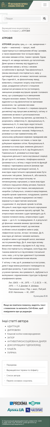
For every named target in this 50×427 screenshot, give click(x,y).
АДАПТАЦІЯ (13, 326)
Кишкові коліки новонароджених (23, 334)
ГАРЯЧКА (11, 352)
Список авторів (13, 375)
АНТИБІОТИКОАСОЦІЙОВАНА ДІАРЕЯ (26, 341)
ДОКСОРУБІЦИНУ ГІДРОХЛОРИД (24, 345)
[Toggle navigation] (45, 4)
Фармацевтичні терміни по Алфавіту (22, 370)
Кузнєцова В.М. (41, 296)
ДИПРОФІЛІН (14, 330)
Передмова (12, 365)
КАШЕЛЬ (11, 349)
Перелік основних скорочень (19, 381)
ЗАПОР (10, 337)
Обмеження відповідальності (13, 424)
